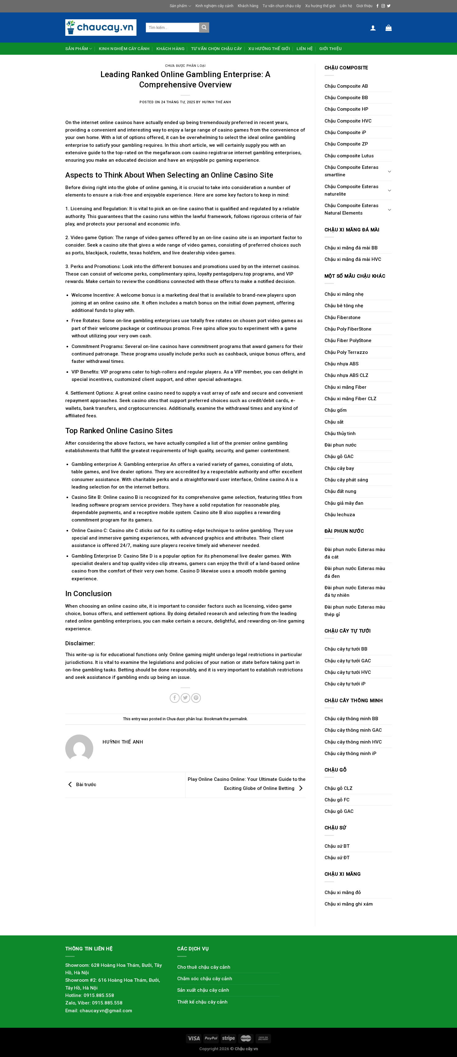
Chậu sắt (334, 422)
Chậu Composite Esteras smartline (351, 171)
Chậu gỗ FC (337, 800)
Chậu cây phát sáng (346, 480)
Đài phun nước (341, 445)
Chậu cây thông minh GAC (353, 730)
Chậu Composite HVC (348, 121)
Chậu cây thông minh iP (350, 753)
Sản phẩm (178, 6)
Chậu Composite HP (346, 109)
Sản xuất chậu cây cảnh (203, 990)
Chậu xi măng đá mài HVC (353, 259)
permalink (238, 719)
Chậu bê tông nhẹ (344, 305)
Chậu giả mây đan (344, 503)
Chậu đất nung (340, 491)
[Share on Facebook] (174, 698)
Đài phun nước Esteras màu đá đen (355, 572)
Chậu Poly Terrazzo (346, 352)
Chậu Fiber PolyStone (348, 340)
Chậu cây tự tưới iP (345, 684)
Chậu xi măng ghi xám (349, 904)
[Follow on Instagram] (383, 6)
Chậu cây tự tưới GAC (348, 661)
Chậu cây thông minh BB (351, 718)
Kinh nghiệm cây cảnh (214, 6)
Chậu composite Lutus (349, 156)
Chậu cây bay (339, 468)
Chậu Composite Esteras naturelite (351, 190)
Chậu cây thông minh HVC (353, 742)
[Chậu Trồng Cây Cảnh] (100, 27)
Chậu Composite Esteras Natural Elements (351, 209)
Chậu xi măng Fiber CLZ (350, 398)
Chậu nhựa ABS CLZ (346, 375)
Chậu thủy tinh (340, 433)
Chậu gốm (336, 410)
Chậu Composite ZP (346, 144)
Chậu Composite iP (345, 132)
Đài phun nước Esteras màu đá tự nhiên (355, 591)
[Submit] (204, 27)
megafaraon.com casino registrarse (193, 152)
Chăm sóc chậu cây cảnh (204, 978)
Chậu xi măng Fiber (346, 387)
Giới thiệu (364, 6)
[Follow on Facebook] (377, 6)
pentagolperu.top (232, 274)
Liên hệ (346, 6)
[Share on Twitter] (185, 698)
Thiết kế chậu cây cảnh (202, 1002)
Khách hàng (248, 6)
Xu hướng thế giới (320, 6)
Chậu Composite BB (346, 97)
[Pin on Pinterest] (196, 698)
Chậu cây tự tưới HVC (348, 672)
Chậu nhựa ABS (341, 364)
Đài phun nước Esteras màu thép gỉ (355, 610)
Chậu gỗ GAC (339, 456)
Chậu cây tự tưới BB (346, 649)
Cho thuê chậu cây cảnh (203, 967)
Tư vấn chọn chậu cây (282, 6)
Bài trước (85, 784)
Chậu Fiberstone (343, 317)
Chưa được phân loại (185, 66)
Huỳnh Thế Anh (216, 102)
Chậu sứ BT (337, 846)
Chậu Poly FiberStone (348, 329)
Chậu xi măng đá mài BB (351, 248)
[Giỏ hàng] (388, 28)
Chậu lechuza (340, 514)
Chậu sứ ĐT (337, 857)
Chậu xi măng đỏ (343, 892)
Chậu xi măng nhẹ (344, 294)
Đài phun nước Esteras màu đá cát (355, 553)
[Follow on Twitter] (388, 6)
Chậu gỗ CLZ (339, 788)
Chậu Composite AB (346, 86)
